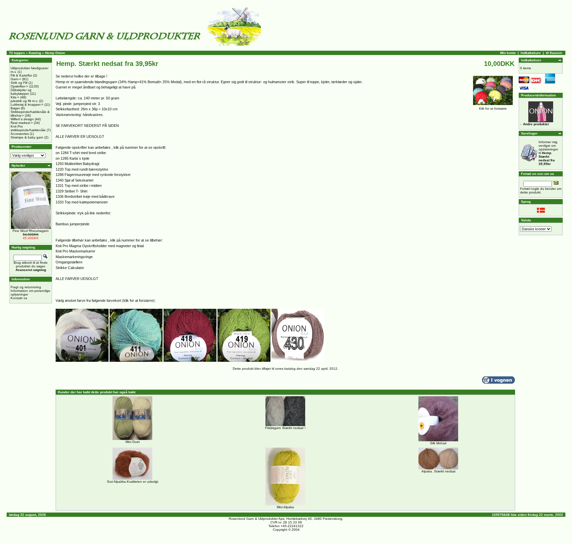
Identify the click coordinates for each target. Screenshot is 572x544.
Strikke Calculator (70, 268)
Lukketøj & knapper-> (27, 104)
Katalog (35, 53)
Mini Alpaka (285, 507)
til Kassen (554, 53)
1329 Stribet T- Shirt (71, 191)
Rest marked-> (22, 123)
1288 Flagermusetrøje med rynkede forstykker (93, 175)
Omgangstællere (69, 262)
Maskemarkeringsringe (74, 257)
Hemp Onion (55, 53)
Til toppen (17, 53)
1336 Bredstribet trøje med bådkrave (85, 196)
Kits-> (15, 97)
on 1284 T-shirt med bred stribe (81, 153)
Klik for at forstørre (493, 108)
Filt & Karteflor (21, 75)
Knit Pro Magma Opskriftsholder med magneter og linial (100, 246)
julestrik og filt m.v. (24, 101)
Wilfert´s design (22, 119)
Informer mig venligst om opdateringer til (548, 153)
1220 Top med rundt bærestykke (82, 169)
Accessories (20, 134)
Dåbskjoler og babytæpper (21, 91)
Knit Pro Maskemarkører (75, 251)
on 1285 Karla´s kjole (72, 158)
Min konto (508, 53)
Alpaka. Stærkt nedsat (438, 471)
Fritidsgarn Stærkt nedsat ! (285, 428)
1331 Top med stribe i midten (79, 186)
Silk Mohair (438, 443)
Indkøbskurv (531, 53)
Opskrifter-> (19, 86)
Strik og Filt (19, 82)
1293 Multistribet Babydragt (77, 164)
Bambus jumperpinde (72, 224)
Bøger (15, 108)
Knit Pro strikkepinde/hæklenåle (28, 128)
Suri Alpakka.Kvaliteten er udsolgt (132, 481)
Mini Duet (132, 442)
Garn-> (16, 79)
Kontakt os (19, 298)
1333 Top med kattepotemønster (82, 202)
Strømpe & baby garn (27, 137)
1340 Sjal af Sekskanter (75, 180)
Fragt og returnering (26, 287)
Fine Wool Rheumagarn (31, 231)
